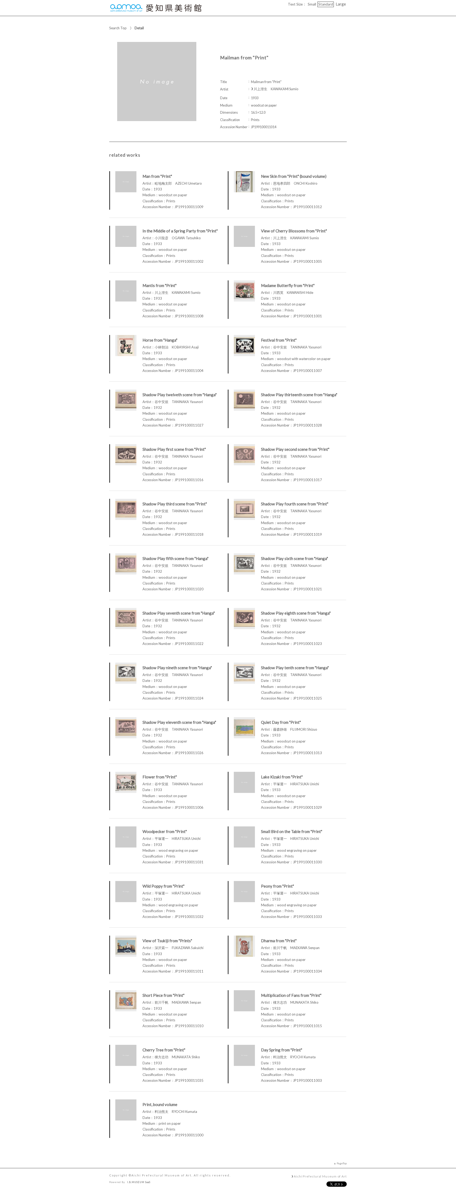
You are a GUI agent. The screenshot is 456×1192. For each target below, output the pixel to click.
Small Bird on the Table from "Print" (291, 831)
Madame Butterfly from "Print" (288, 285)
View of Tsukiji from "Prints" (167, 940)
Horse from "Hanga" (159, 340)
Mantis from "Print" (159, 285)
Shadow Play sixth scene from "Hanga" (294, 558)
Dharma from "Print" (279, 940)
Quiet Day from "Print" (281, 722)
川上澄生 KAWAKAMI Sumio (276, 89)
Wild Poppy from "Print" (163, 886)
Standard (325, 4)
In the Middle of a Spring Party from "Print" (180, 230)
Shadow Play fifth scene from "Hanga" (175, 558)
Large (341, 4)
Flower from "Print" (159, 776)
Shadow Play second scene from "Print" (295, 449)
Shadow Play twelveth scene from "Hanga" (179, 394)
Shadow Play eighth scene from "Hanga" (296, 613)
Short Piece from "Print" (163, 995)
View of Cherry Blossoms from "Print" (294, 230)
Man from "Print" (157, 176)
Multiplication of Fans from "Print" (291, 995)
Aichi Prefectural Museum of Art (320, 1176)
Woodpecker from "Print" (164, 831)
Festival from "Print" (279, 340)
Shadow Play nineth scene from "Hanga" (177, 667)
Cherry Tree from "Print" (163, 1049)
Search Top (118, 28)
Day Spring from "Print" (281, 1049)
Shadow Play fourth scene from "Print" (294, 503)
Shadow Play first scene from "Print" (174, 449)
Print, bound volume (159, 1104)
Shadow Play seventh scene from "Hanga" (178, 613)
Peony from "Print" (277, 886)
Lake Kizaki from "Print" (282, 776)
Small (312, 4)
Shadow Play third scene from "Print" (174, 503)
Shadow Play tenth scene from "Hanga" (295, 667)
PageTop (342, 1163)
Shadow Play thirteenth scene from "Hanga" (299, 394)
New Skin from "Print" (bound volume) (293, 176)
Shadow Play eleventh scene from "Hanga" (179, 722)
